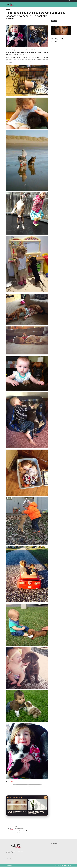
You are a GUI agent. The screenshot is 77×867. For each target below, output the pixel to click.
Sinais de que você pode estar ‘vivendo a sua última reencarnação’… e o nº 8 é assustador (59, 39)
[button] (69, 4)
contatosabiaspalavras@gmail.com (17, 855)
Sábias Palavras (11, 18)
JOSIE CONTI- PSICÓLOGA (56, 846)
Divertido (8, 9)
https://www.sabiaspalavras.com (20, 828)
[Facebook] (68, 1)
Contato (60, 4)
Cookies (65, 865)
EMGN (11, 781)
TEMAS (65, 4)
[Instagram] (70, 1)
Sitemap (69, 865)
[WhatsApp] (23, 21)
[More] (26, 21)
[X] (20, 21)
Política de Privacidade (59, 865)
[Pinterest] (20, 832)
